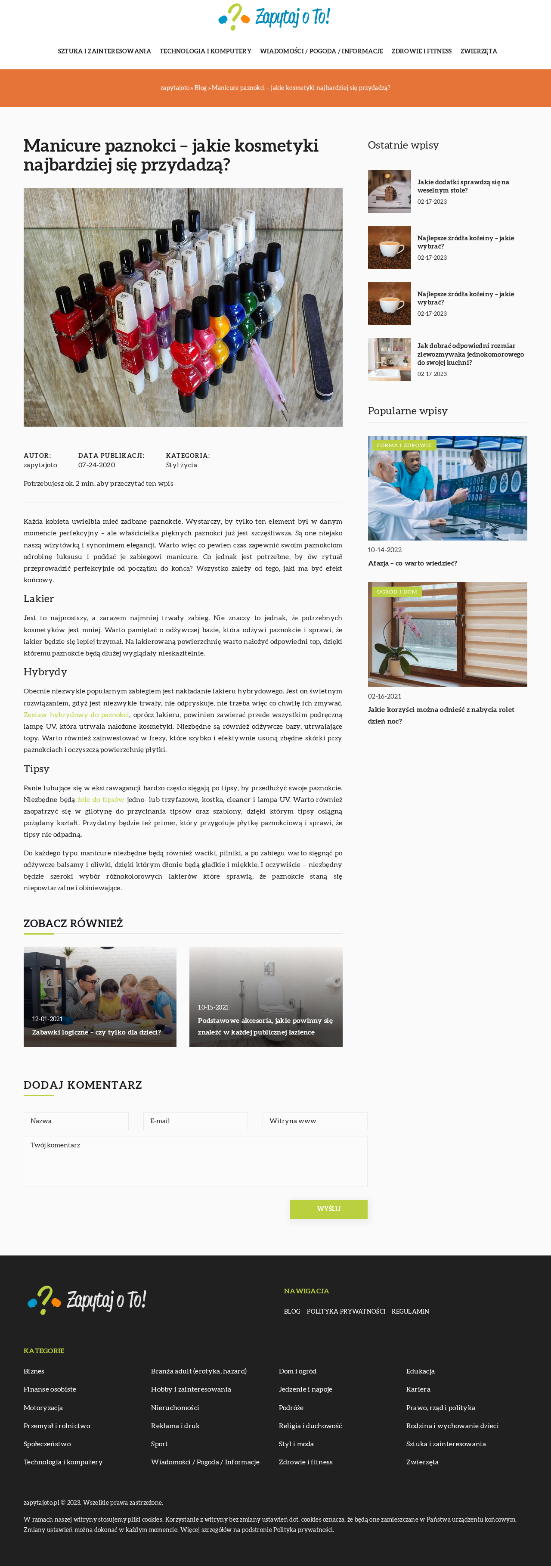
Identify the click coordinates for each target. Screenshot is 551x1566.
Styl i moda (296, 1444)
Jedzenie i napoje (306, 1389)
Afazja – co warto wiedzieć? (412, 563)
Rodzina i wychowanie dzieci (452, 1426)
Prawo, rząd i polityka (441, 1407)
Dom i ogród (298, 1371)
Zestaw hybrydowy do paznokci (76, 715)
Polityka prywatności (346, 1312)
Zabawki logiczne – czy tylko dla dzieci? (96, 1032)
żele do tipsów (100, 799)
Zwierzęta (479, 52)
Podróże (291, 1407)
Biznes (34, 1371)
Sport (159, 1444)
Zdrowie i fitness (422, 52)
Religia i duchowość (310, 1426)
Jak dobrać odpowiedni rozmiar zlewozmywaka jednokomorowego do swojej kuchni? (471, 354)
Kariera (418, 1389)
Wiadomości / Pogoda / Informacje (322, 52)
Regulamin (410, 1312)
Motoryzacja (43, 1407)
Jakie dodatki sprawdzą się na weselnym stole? (464, 186)
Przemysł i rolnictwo (57, 1426)
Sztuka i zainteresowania (104, 52)
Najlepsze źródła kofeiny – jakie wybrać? (466, 242)
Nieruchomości (175, 1407)
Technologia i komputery (205, 52)
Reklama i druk (175, 1426)
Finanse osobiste (50, 1389)
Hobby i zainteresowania (191, 1389)
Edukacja (420, 1371)
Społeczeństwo (47, 1444)
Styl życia (181, 465)
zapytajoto (40, 465)
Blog (292, 1312)
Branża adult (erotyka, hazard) (199, 1371)
